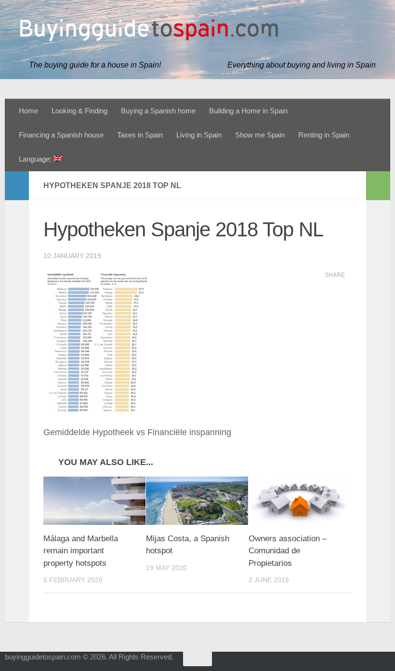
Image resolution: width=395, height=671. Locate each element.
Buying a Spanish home (158, 111)
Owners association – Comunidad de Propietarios (288, 551)
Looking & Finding (79, 111)
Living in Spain (199, 135)
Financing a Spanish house (61, 135)
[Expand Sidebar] (17, 185)
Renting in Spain (323, 135)
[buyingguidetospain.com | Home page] (149, 30)
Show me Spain (260, 135)
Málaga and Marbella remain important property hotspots (80, 551)
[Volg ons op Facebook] (366, 663)
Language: (36, 159)
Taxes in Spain (140, 135)
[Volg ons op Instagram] (383, 663)
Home (28, 111)
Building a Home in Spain (248, 111)
